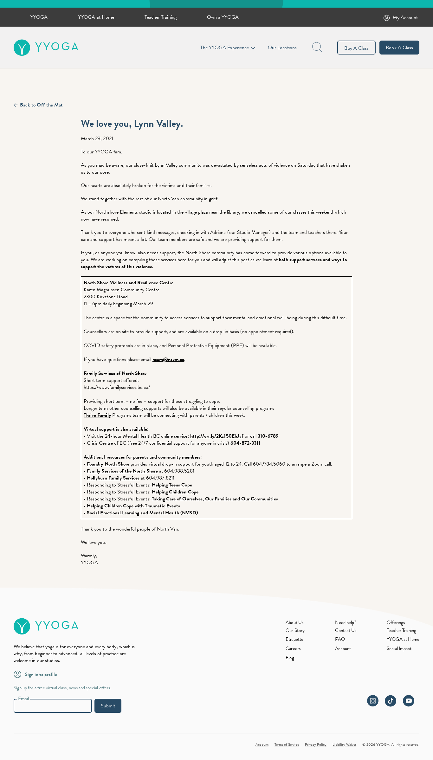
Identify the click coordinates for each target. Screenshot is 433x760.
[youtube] (411, 704)
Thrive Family (97, 415)
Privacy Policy (316, 744)
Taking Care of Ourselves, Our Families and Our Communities (215, 499)
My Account (405, 17)
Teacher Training (161, 17)
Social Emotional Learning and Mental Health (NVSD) (142, 513)
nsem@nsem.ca (168, 359)
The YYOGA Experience (224, 47)
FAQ (340, 639)
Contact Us (346, 630)
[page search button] (318, 48)
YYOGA (39, 17)
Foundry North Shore (108, 464)
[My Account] (388, 17)
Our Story (295, 630)
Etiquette (294, 639)
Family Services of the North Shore (122, 471)
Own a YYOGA (223, 17)
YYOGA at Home (96, 17)
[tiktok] (393, 704)
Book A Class (399, 47)
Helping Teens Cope (172, 485)
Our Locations (282, 47)
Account (343, 648)
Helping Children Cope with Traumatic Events (133, 506)
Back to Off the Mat (41, 104)
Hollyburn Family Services (113, 478)
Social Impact (399, 648)
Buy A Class (356, 48)
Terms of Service (287, 744)
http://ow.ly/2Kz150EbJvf (216, 436)
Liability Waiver (344, 744)
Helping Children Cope (175, 492)
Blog (290, 657)
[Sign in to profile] (19, 673)
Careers (293, 648)
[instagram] (375, 704)
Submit (108, 706)
